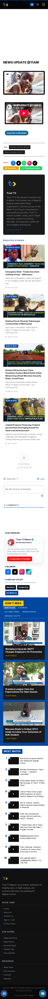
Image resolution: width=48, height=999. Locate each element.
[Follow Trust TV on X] (15, 572)
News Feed (8, 967)
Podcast (7, 975)
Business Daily (10, 945)
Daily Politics (9, 942)
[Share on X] (18, 163)
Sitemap (7, 979)
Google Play (23, 587)
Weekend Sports (12, 616)
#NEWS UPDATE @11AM (19, 147)
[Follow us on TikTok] (35, 163)
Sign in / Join (9, 920)
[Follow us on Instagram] (29, 163)
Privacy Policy (9, 924)
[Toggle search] (38, 4)
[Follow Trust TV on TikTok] (29, 572)
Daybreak (22, 608)
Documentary (9, 953)
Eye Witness (12, 593)
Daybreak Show (10, 938)
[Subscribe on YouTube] (32, 4)
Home (6, 909)
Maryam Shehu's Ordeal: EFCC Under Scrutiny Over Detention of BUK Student (23, 732)
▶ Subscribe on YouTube (19, 559)
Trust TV (13, 988)
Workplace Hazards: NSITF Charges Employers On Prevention (23, 650)
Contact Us (8, 916)
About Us (7, 912)
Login (41, 479)
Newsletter (12, 168)
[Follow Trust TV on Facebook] (8, 572)
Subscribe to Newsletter (16, 133)
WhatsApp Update (32, 168)
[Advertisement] (24, 34)
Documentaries (12, 612)
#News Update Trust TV (14, 152)
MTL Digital (29, 995)
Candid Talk (9, 949)
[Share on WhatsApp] (24, 163)
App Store (11, 587)
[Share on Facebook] (13, 163)
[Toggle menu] (43, 4)
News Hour (10, 608)
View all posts (13, 230)
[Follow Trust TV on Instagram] (22, 572)
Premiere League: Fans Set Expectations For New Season (21, 690)
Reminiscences (29, 612)
